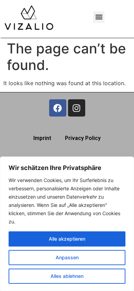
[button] (98, 17)
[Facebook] (57, 108)
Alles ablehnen (67, 276)
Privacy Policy (83, 138)
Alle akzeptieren (67, 239)
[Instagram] (76, 108)
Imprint (42, 138)
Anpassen (67, 257)
